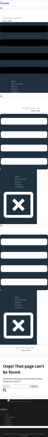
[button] (24, 50)
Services (8, 419)
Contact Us (15, 91)
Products (8, 422)
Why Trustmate (10, 417)
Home (7, 414)
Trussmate (4, 3)
